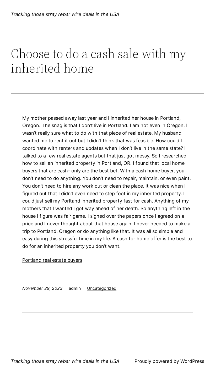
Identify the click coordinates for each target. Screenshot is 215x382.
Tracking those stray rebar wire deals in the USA (65, 14)
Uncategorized (101, 288)
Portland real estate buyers (52, 260)
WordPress (192, 361)
